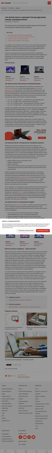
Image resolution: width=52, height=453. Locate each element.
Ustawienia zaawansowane (26, 230)
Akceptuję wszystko (42, 230)
